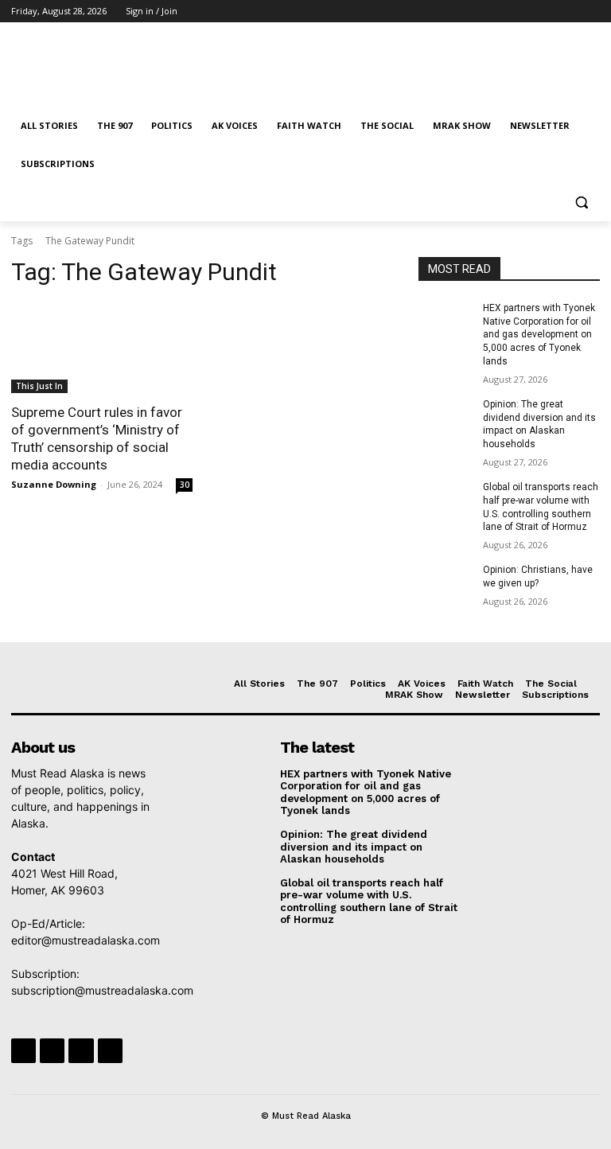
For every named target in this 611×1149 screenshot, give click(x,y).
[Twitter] (547, 11)
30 (184, 484)
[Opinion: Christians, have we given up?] (445, 582)
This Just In (39, 385)
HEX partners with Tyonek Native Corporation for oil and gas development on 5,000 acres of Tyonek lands (539, 334)
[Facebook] (502, 11)
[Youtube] (591, 11)
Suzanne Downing (53, 484)
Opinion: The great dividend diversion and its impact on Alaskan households (353, 846)
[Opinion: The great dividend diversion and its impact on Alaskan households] (445, 417)
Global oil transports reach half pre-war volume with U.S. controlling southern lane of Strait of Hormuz (368, 901)
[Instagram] (525, 11)
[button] (581, 202)
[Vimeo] (568, 11)
